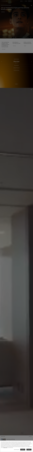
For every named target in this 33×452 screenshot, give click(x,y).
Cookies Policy (5, 447)
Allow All (29, 449)
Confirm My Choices (16, 449)
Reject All (23, 449)
